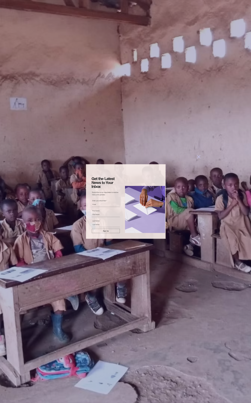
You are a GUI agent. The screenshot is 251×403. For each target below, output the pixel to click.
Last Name (95, 221)
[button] (198, 157)
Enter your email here (99, 200)
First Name (95, 210)
